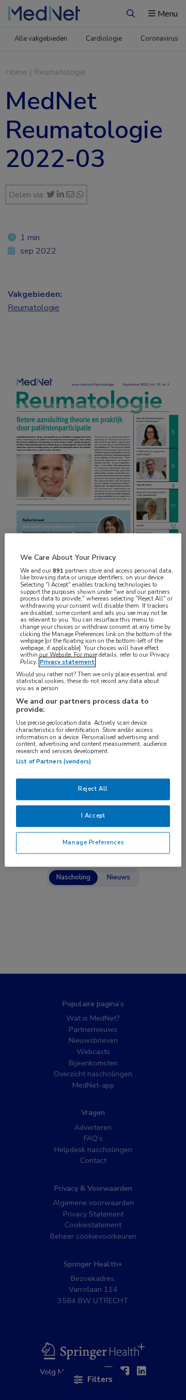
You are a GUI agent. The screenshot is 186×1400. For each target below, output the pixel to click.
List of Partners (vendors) (53, 762)
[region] (93, 699)
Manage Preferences (93, 843)
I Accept (93, 816)
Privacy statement (67, 662)
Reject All (93, 789)
